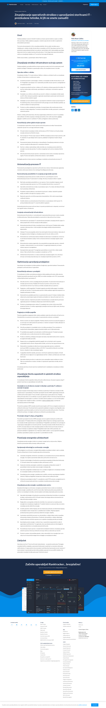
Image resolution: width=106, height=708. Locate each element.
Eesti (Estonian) (66, 675)
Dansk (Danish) (66, 671)
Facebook (12, 625)
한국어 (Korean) (66, 695)
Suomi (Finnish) (66, 677)
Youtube (17, 625)
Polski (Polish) (66, 657)
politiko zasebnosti (83, 704)
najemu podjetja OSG (47, 400)
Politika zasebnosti (67, 626)
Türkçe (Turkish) (66, 663)
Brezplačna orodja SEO (45, 656)
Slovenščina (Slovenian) (68, 691)
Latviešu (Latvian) (66, 685)
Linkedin (31, 625)
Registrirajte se (94, 4)
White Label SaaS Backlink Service (47, 645)
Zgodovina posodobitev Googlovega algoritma (50, 660)
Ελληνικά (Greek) (66, 673)
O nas (80, 626)
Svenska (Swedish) (67, 661)
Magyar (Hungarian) (67, 679)
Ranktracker (12, 4)
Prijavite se (85, 4)
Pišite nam (81, 624)
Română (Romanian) (67, 687)
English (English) (66, 644)
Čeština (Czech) (66, 669)
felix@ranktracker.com (83, 638)
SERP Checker (43, 628)
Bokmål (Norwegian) (67, 697)
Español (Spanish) (66, 648)
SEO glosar (42, 653)
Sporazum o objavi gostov (45, 658)
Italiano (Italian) (66, 652)
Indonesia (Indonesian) (68, 681)
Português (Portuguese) (68, 659)
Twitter (26, 625)
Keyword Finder (43, 626)
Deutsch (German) (67, 646)
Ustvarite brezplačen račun (53, 572)
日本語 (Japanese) (67, 654)
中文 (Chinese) (66, 665)
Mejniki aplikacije (66, 637)
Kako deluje (27, 4)
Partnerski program (44, 649)
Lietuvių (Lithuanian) (67, 683)
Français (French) (66, 650)
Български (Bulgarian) (68, 667)
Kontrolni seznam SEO (45, 636)
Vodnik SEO (42, 655)
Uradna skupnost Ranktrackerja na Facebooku (21, 625)
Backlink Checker (44, 632)
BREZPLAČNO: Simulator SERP (47, 640)
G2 (36, 625)
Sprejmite (95, 704)
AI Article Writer (43, 638)
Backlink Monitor (44, 634)
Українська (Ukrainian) (68, 693)
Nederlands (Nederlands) (68, 656)
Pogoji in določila (66, 624)
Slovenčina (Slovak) (67, 689)
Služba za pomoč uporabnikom (69, 639)
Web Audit (42, 630)
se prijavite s (49, 575)
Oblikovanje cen (35, 4)
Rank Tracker (43, 624)
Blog (41, 4)
